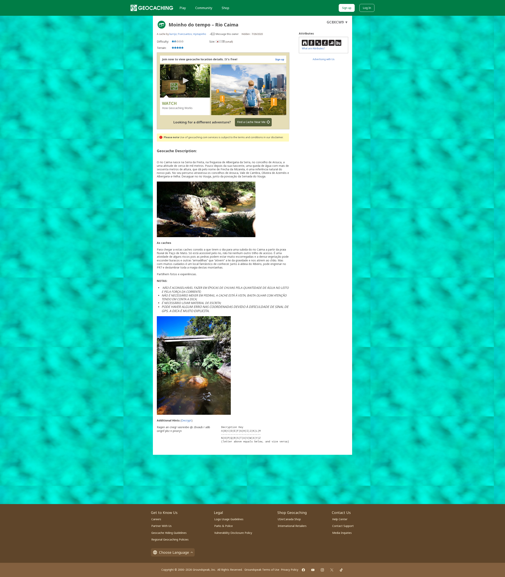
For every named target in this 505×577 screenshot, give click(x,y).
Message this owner (227, 34)
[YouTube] (312, 569)
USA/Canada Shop (289, 519)
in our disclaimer (273, 137)
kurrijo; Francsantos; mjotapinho (187, 34)
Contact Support (343, 526)
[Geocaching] (152, 8)
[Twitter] (331, 569)
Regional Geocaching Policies (170, 539)
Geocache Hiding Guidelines (169, 533)
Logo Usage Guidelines (228, 519)
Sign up (346, 8)
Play (183, 8)
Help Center (339, 519)
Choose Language (174, 552)
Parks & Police (223, 526)
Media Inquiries (342, 533)
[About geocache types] (161, 24)
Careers (156, 519)
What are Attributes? (313, 48)
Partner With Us (161, 526)
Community (203, 8)
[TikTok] (341, 569)
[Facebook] (303, 569)
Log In (367, 8)
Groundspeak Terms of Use (261, 569)
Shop (225, 8)
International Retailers (292, 526)
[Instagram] (322, 569)
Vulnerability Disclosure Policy (233, 533)
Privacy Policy (289, 569)
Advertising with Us (324, 59)
